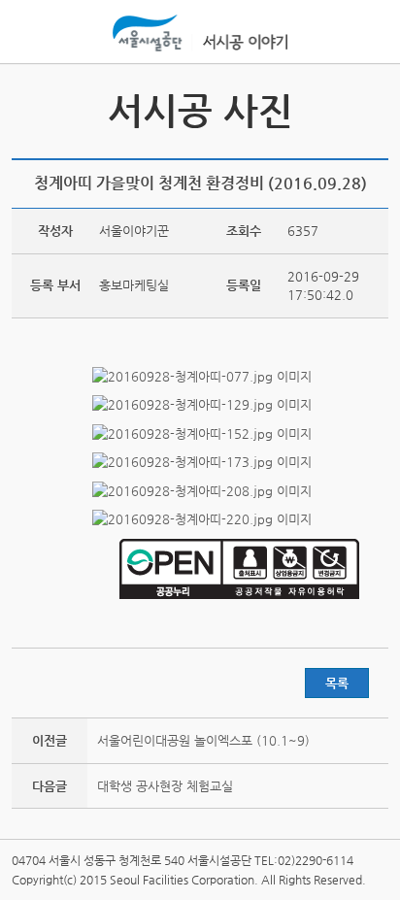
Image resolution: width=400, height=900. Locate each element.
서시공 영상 (29, 108)
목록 (337, 683)
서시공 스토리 (370, 108)
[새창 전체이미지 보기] (200, 376)
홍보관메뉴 (369, 33)
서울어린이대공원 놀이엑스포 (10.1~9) (203, 740)
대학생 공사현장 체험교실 (165, 786)
